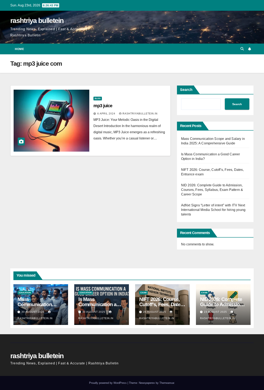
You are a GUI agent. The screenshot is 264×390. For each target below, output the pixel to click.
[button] (242, 49)
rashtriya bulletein (37, 20)
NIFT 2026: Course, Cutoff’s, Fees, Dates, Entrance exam (161, 304)
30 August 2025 (33, 311)
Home (19, 49)
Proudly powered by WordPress (108, 382)
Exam (143, 292)
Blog (98, 98)
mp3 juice (102, 105)
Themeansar (166, 382)
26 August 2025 (155, 311)
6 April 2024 (106, 113)
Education (25, 292)
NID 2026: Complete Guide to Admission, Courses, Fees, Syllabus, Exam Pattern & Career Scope (212, 189)
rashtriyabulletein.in (140, 113)
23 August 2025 (216, 311)
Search (186, 90)
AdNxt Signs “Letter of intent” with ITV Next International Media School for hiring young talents (213, 209)
